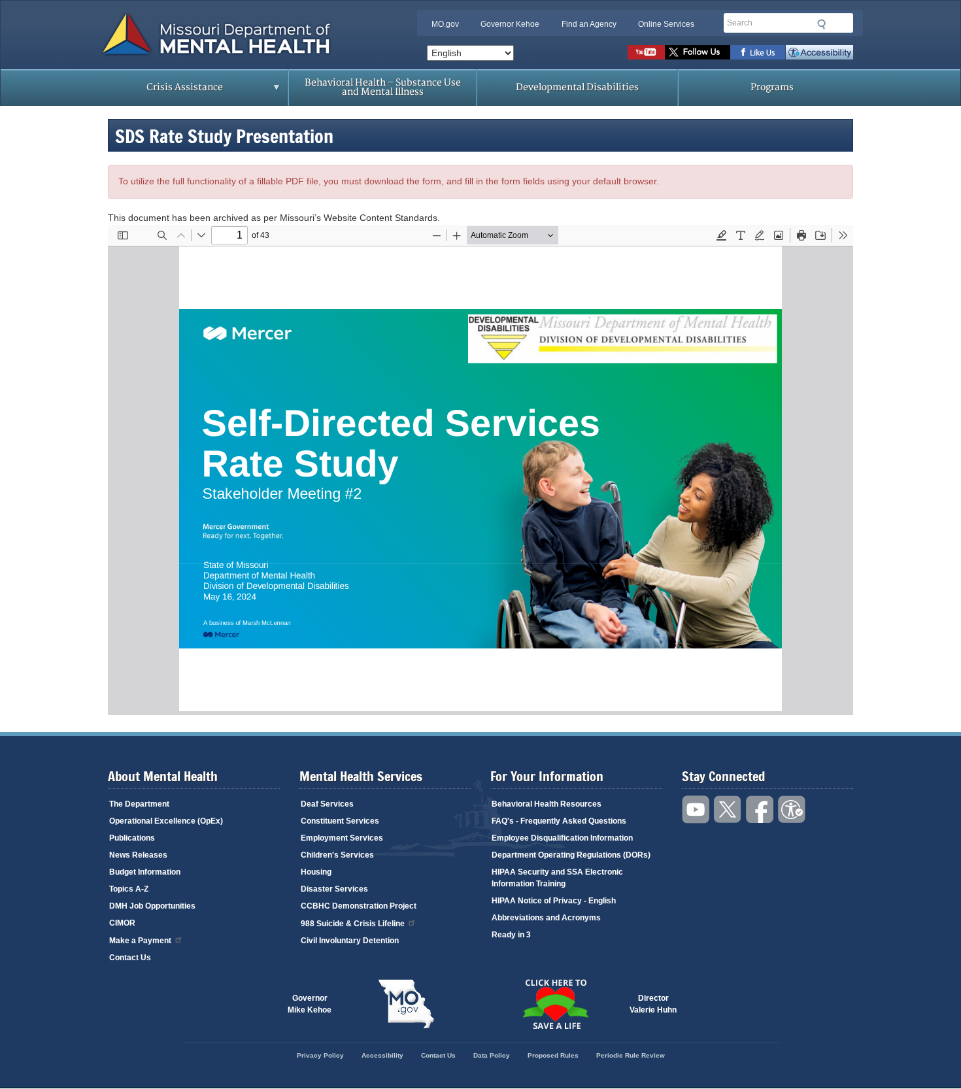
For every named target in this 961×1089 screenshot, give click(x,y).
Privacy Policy (320, 1055)
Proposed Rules (553, 1055)
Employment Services (342, 838)
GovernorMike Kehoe (309, 1004)
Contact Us (130, 957)
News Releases (138, 855)
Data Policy (491, 1055)
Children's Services (337, 855)
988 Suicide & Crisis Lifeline (353, 923)
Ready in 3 (511, 934)
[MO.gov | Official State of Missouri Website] (405, 1004)
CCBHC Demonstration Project (358, 906)
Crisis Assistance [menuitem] (159, 91)
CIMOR (122, 923)
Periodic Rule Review (630, 1055)
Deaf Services (327, 804)
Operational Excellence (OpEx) (166, 821)
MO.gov (445, 24)
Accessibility (819, 52)
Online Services (666, 24)
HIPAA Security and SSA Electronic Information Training (557, 877)
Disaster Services (334, 889)
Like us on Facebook (758, 52)
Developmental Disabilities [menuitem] (577, 87)
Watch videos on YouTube (646, 52)
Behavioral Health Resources (546, 804)
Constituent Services (340, 821)
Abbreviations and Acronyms (546, 917)
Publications (132, 838)
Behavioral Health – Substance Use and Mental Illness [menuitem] (383, 87)
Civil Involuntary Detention (350, 940)
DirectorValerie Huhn (653, 1004)
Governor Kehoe (509, 24)
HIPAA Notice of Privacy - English (554, 900)
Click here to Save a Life (555, 1004)
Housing (316, 872)
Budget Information (144, 872)
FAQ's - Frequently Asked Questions (559, 821)
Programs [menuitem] (772, 87)
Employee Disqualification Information (562, 838)
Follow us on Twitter (697, 52)
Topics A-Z (128, 889)
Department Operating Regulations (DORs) (571, 855)
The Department (139, 804)
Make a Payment (140, 940)
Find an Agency (589, 24)
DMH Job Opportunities (152, 906)
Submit (822, 24)
